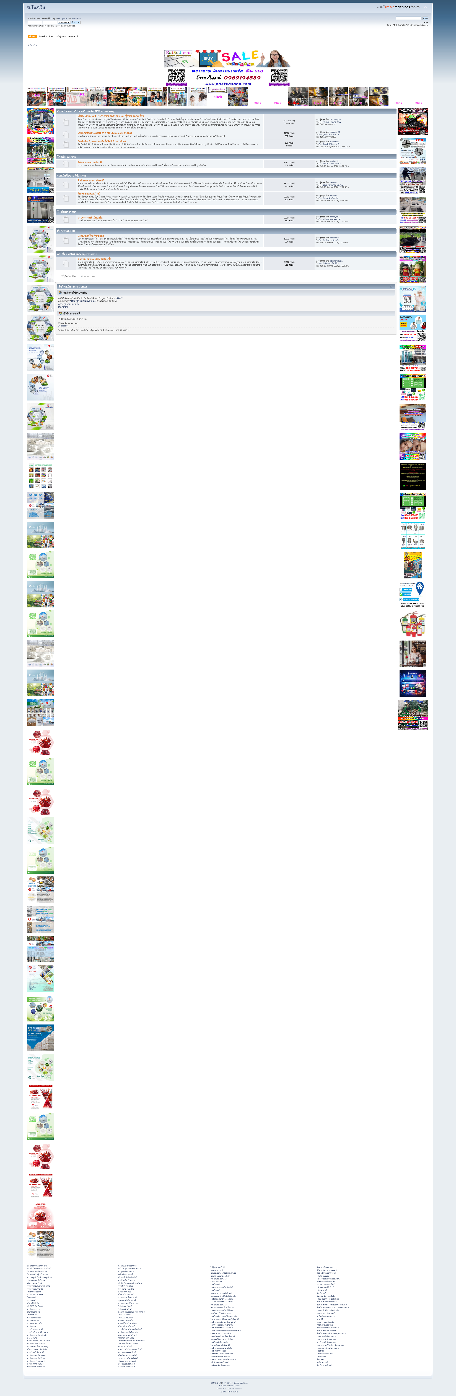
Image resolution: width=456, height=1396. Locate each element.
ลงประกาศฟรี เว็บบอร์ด (90, 217)
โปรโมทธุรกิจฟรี (125, 1306)
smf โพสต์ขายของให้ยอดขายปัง (224, 1316)
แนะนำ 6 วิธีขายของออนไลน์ (130, 1349)
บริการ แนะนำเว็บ (34, 1323)
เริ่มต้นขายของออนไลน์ (127, 1355)
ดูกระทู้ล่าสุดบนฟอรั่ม (68, 304)
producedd (334, 142)
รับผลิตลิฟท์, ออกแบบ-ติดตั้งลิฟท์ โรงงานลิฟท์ (102, 141)
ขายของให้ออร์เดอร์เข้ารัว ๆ (222, 1339)
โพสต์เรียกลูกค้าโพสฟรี (220, 1345)
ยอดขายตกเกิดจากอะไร (326, 1313)
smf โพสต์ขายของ (218, 1351)
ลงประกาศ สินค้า (125, 1292)
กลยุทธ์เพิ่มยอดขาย (126, 1271)
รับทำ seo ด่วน (217, 1282)
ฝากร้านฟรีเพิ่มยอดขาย (326, 1342)
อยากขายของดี (217, 1270)
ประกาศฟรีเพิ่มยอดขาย (326, 1336)
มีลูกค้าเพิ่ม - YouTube (326, 1296)
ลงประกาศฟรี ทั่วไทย (36, 1358)
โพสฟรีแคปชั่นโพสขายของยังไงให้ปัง (226, 1331)
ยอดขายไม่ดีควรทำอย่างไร (328, 1310)
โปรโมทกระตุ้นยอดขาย (326, 1331)
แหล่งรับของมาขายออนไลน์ (328, 1279)
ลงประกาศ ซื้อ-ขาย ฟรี (127, 1297)
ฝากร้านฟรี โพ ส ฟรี (35, 1352)
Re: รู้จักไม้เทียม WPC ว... (329, 134)
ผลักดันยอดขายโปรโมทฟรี (328, 1299)
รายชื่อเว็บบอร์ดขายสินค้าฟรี (130, 1329)
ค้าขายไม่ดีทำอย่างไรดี (127, 1277)
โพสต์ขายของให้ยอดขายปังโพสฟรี (225, 1319)
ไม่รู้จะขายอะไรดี (218, 1267)
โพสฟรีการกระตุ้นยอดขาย (328, 1328)
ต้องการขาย (32, 1338)
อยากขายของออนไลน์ (127, 1352)
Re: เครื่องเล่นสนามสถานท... (331, 219)
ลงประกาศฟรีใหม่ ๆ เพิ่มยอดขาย (330, 1345)
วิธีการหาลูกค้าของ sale (37, 1271)
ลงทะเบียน (76, 18)
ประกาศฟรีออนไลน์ (126, 1289)
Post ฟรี (320, 1351)
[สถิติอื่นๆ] (63, 307)
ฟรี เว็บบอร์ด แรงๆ (126, 1338)
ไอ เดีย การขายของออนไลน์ (222, 1302)
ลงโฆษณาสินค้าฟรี (35, 1295)
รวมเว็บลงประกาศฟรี (36, 1367)
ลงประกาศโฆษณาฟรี (36, 1361)
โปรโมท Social (124, 1315)
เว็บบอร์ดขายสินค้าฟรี (127, 1335)
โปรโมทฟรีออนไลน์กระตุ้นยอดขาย (331, 1333)
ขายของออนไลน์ (125, 1346)
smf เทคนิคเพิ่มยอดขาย (220, 1365)
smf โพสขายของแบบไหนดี (222, 1328)
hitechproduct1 (336, 261)
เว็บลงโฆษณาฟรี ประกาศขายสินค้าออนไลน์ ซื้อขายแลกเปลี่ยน (111, 116)
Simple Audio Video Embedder (229, 1389)
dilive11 (120, 298)
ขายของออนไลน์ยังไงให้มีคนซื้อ (94, 259)
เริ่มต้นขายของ (323, 1276)
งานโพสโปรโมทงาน (126, 1280)
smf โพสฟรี (215, 1284)
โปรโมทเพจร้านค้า (325, 1365)
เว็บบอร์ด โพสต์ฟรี (126, 1295)
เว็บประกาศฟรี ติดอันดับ (37, 1349)
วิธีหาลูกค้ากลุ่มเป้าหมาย (37, 1274)
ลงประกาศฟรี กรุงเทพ (36, 1355)
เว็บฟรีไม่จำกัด (33, 1303)
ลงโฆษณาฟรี (322, 1362)
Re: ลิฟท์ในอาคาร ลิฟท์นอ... (330, 164)
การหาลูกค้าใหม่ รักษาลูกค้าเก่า (40, 1277)
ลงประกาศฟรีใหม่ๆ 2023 (128, 1303)
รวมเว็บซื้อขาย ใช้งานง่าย (37, 1332)
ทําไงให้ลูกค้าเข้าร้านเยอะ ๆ (129, 1269)
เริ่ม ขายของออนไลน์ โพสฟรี (222, 1308)
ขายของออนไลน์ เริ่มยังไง (128, 1358)
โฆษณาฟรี (31, 1297)
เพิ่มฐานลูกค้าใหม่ (34, 1283)
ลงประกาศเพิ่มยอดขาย (326, 1339)
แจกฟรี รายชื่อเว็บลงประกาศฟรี (131, 1312)
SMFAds (222, 1386)
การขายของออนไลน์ (126, 1364)
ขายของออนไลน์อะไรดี (326, 1282)
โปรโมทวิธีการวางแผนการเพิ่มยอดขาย (333, 1308)
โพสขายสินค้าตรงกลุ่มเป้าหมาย (131, 1341)
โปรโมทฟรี (321, 1293)
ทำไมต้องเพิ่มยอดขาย (326, 1316)
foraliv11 (333, 195)
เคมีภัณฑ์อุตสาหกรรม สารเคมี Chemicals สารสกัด (105, 133)
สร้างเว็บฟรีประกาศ (126, 1367)
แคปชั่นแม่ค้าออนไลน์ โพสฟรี (223, 1336)
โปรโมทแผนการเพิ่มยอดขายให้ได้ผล (332, 1305)
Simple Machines (241, 1383)
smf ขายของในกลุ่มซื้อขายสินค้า (224, 1322)
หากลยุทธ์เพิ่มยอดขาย (127, 1266)
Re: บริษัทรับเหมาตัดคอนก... (331, 185)
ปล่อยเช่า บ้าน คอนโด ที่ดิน (38, 1341)
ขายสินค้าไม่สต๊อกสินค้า (220, 1276)
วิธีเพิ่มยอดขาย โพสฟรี (220, 1362)
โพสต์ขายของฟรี (34, 1292)
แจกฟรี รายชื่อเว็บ (125, 1320)
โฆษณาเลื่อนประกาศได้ (128, 1344)
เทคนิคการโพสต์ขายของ (91, 236)
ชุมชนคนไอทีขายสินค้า (127, 1300)
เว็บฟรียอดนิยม (33, 1312)
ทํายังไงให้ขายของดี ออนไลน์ (39, 1269)
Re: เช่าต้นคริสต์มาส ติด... (330, 122)
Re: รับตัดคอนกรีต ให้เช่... (330, 263)
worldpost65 (335, 132)
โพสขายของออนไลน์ (89, 193)
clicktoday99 (335, 119)
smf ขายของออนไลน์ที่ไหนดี (222, 1310)
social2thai (334, 238)
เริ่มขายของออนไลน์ (219, 1279)
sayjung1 (334, 182)
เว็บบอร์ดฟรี (322, 1290)
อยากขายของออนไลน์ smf (221, 1293)
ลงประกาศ (31, 1326)
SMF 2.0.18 (216, 1383)
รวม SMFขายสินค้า (126, 1286)
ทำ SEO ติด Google (35, 1306)
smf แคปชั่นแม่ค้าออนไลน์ (221, 1333)
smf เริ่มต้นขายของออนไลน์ (222, 1299)
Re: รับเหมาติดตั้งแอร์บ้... (329, 198)
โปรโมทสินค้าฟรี (125, 1309)
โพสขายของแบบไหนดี (90, 162)
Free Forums (234, 1386)
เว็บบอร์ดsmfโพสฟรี (126, 1326)
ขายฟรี (320, 1319)
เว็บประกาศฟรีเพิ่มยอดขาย (328, 1348)
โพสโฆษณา (32, 1315)
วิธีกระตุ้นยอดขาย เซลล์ (327, 1270)
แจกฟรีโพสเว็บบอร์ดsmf (128, 1323)
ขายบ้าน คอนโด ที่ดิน (36, 1344)
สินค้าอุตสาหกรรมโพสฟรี (91, 180)
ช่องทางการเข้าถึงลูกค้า (36, 1280)
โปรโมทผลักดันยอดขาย (326, 1302)
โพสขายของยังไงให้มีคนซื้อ (222, 1325)
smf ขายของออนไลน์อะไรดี (222, 1287)
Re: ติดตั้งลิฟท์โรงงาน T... (329, 144)
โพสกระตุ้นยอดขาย (325, 1267)
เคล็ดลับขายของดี (125, 1274)
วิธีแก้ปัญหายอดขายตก (326, 1273)
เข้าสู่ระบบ (62, 18)
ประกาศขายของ (34, 1318)
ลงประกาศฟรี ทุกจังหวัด (37, 1335)
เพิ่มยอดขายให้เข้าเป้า (326, 1287)
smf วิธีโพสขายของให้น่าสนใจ (223, 1359)
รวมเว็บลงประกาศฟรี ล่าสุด (38, 1286)
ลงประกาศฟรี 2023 (35, 1364)
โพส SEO (321, 1359)
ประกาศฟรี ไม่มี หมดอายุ (37, 1346)
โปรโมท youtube (125, 1318)
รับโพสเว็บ (36, 7)
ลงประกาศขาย (33, 1309)
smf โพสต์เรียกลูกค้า (219, 1342)
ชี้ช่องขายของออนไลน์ (127, 1361)
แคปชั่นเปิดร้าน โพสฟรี (220, 1357)
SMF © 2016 (227, 1383)
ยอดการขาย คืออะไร (325, 1322)
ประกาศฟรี (32, 1300)
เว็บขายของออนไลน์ (219, 1305)
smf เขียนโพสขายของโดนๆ (222, 1354)
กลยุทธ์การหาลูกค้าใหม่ (37, 1266)
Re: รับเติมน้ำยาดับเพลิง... (330, 240)
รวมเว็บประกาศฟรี (35, 1289)
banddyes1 (334, 217)
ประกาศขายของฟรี (325, 1354)
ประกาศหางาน (33, 1320)
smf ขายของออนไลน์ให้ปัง (221, 1348)
